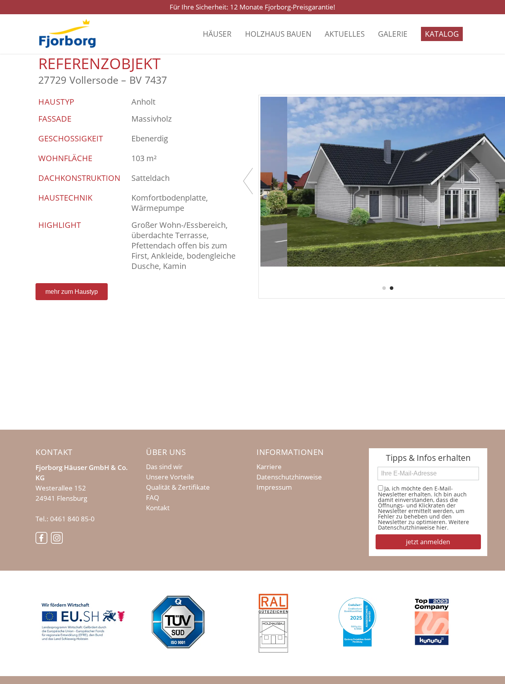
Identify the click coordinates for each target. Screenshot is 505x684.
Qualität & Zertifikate (178, 487)
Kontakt (158, 508)
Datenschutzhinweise (289, 477)
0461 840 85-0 (72, 518)
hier (441, 527)
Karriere (269, 466)
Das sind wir (164, 466)
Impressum (274, 487)
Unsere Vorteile (170, 477)
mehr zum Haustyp (71, 291)
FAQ (152, 497)
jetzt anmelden (428, 541)
